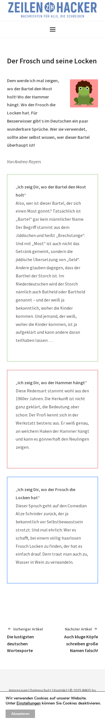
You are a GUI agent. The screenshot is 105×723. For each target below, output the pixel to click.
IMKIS (86, 690)
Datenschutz (40, 690)
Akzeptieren (20, 714)
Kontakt (60, 690)
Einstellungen (29, 703)
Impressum (18, 690)
